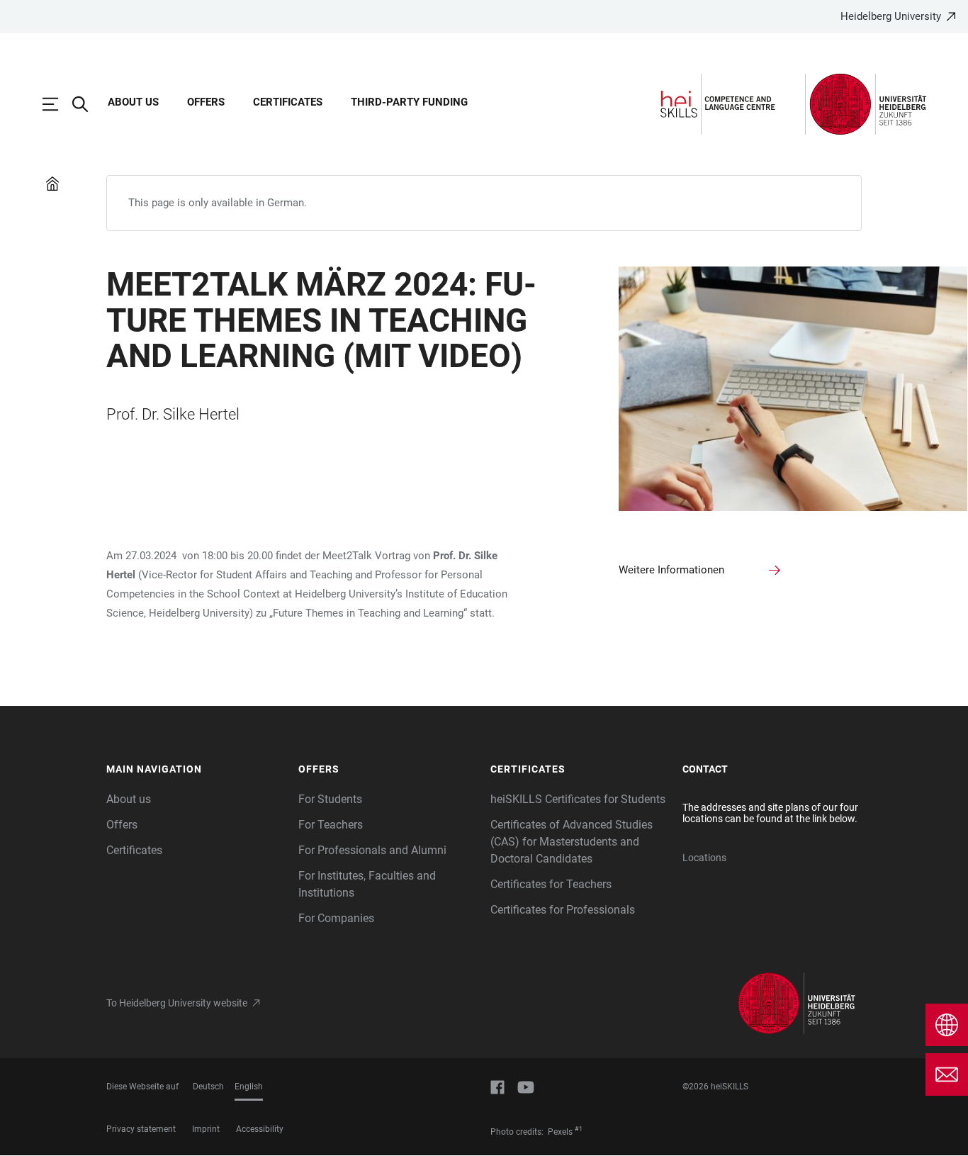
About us (133, 102)
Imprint (206, 1129)
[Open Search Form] (87, 104)
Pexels (560, 1132)
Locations (704, 857)
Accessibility (259, 1129)
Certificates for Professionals (562, 909)
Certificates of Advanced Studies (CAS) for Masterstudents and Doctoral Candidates (571, 841)
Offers (206, 102)
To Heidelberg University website (176, 1003)
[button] (195, 770)
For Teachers (330, 824)
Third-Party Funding (409, 102)
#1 (579, 1129)
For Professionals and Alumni (372, 850)
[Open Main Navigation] (57, 104)
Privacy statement (141, 1129)
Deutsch (208, 1087)
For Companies (336, 918)
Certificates (287, 102)
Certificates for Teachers (551, 884)
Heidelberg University (890, 16)
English (249, 1087)
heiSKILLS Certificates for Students (577, 799)
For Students (330, 799)
